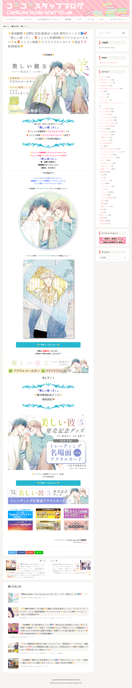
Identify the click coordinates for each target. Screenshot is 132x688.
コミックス (76, 540)
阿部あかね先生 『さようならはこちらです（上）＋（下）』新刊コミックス (49, 594)
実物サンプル (103, 215)
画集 (102, 209)
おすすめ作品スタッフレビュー (109, 88)
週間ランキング (106, 169)
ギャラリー (102, 97)
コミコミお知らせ (105, 111)
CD (102, 175)
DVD (102, 177)
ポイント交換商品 (106, 198)
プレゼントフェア (106, 154)
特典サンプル (105, 206)
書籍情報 (102, 218)
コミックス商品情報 (105, 126)
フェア (101, 146)
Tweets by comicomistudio (108, 62)
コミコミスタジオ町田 (106, 120)
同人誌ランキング (106, 163)
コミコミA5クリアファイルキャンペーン (112, 103)
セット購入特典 (104, 143)
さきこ (85, 542)
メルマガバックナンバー (107, 157)
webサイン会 (105, 131)
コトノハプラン (104, 100)
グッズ (69, 540)
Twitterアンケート (105, 80)
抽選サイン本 (105, 137)
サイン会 (102, 129)
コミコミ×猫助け (104, 108)
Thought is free (77, 683)
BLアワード (103, 77)
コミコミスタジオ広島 (106, 117)
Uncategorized (104, 85)
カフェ (101, 91)
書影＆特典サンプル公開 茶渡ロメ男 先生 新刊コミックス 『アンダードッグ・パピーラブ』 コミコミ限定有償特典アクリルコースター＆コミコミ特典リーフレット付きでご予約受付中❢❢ (54, 612)
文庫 (102, 203)
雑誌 (102, 212)
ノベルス (104, 195)
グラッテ (104, 94)
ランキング (102, 160)
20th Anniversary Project (109, 149)
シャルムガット (104, 140)
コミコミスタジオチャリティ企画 (111, 152)
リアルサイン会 (106, 134)
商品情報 (102, 172)
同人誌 (103, 201)
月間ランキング (106, 166)
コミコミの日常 (104, 114)
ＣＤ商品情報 (103, 224)
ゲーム (103, 189)
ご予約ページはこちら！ (48, 345)
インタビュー (105, 180)
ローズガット (106, 186)
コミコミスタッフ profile (107, 123)
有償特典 (83, 540)
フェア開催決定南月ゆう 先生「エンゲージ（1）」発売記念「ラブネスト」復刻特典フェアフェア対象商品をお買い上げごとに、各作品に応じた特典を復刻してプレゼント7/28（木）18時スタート (54, 647)
